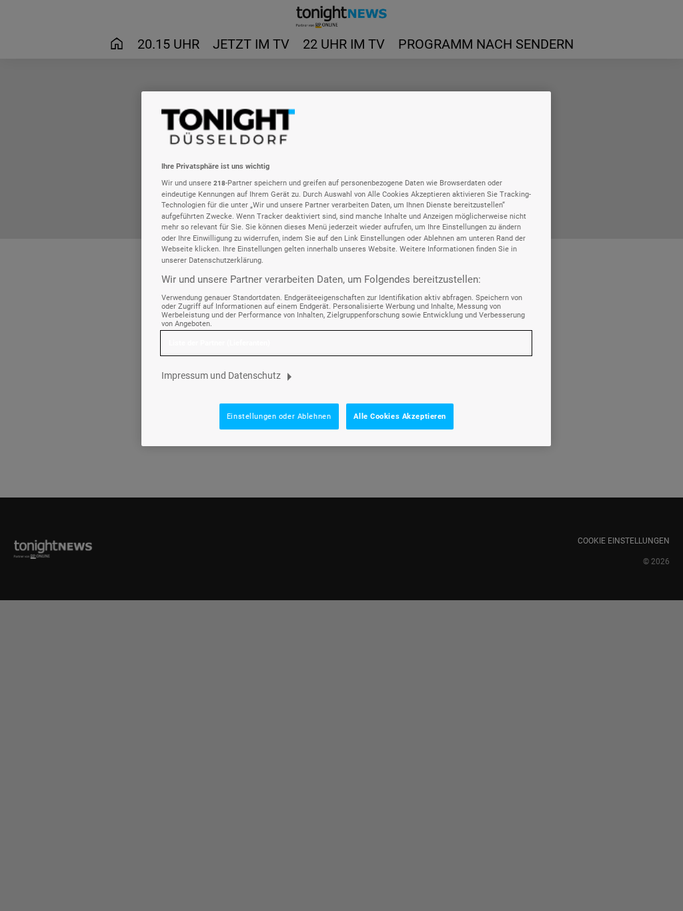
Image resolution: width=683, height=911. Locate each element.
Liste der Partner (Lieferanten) (219, 343)
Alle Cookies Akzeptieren (400, 416)
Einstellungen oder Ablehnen (279, 416)
